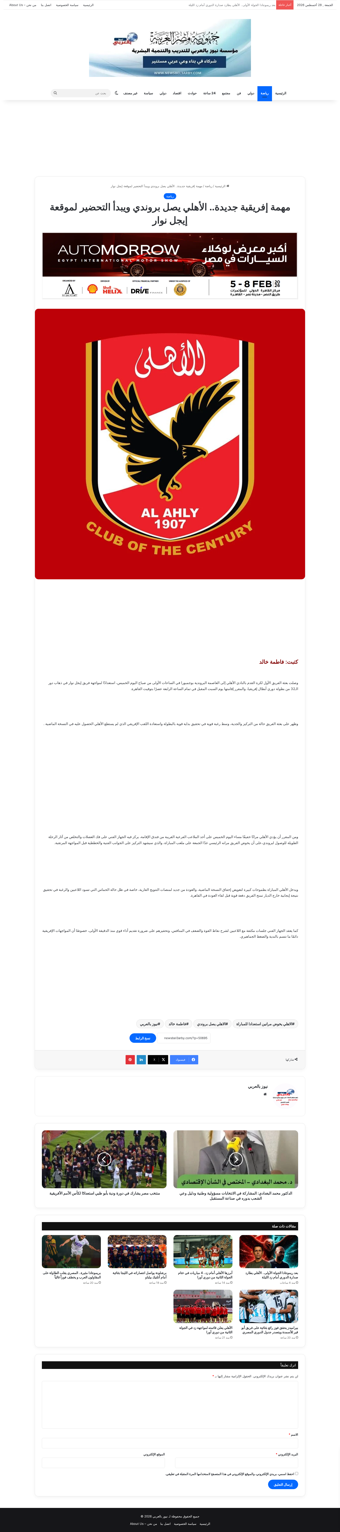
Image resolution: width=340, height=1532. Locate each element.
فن (239, 93)
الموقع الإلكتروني (154, 1454)
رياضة (265, 93)
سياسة (148, 93)
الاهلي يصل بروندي (211, 1023)
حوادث (192, 93)
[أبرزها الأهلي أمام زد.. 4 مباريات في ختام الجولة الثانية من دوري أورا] (202, 1251)
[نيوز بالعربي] (170, 48)
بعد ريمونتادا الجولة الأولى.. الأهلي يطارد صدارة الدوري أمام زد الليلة (230, 5)
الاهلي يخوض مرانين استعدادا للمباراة (264, 1023)
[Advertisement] (170, 137)
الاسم (293, 1434)
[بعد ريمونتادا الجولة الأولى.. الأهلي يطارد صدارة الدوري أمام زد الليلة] (268, 1251)
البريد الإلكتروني (287, 1454)
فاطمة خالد (177, 1023)
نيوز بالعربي (149, 1023)
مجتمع (226, 93)
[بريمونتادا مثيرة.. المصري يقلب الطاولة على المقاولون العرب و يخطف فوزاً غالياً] (71, 1251)
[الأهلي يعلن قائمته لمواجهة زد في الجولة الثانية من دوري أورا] (202, 1306)
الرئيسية (88, 5)
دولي (250, 93)
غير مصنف (130, 93)
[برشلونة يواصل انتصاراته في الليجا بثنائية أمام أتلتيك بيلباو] (137, 1251)
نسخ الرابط (142, 1038)
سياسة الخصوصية (67, 5)
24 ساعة (209, 93)
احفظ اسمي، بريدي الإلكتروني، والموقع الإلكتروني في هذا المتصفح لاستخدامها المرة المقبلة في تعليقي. (229, 1474)
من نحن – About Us (22, 5)
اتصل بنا (46, 5)
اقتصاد (177, 93)
